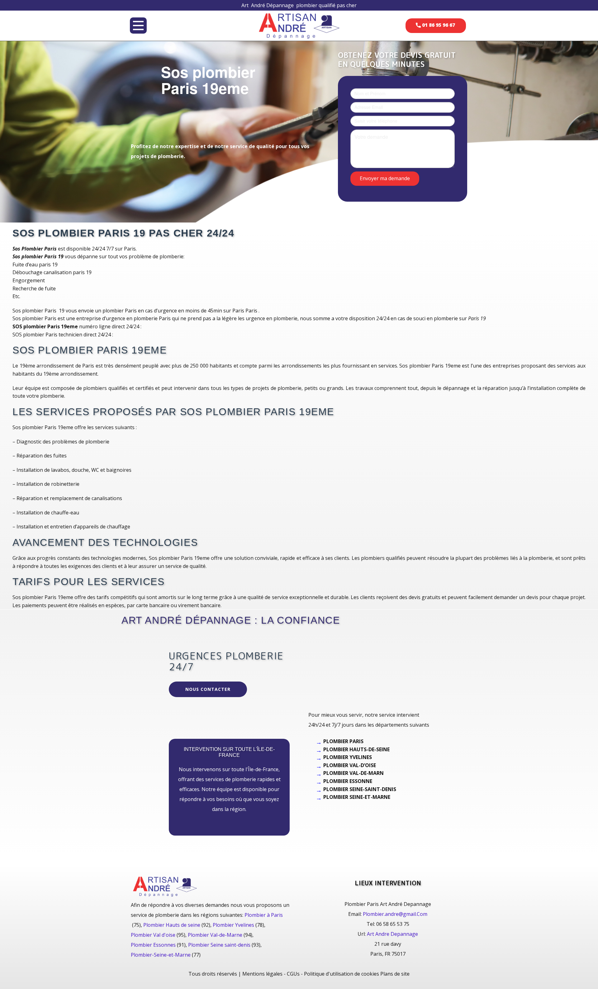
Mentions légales (262, 973)
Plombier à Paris (263, 915)
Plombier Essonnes (153, 944)
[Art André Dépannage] (299, 25)
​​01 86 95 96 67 (438, 24)
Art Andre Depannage (392, 933)
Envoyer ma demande (385, 178)
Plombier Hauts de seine (171, 924)
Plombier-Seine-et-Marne (161, 954)
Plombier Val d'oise (153, 934)
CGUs (293, 973)
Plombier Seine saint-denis (219, 944)
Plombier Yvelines (233, 924)
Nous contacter (207, 689)
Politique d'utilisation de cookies (341, 973)
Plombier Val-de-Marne (215, 934)
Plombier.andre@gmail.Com (395, 914)
